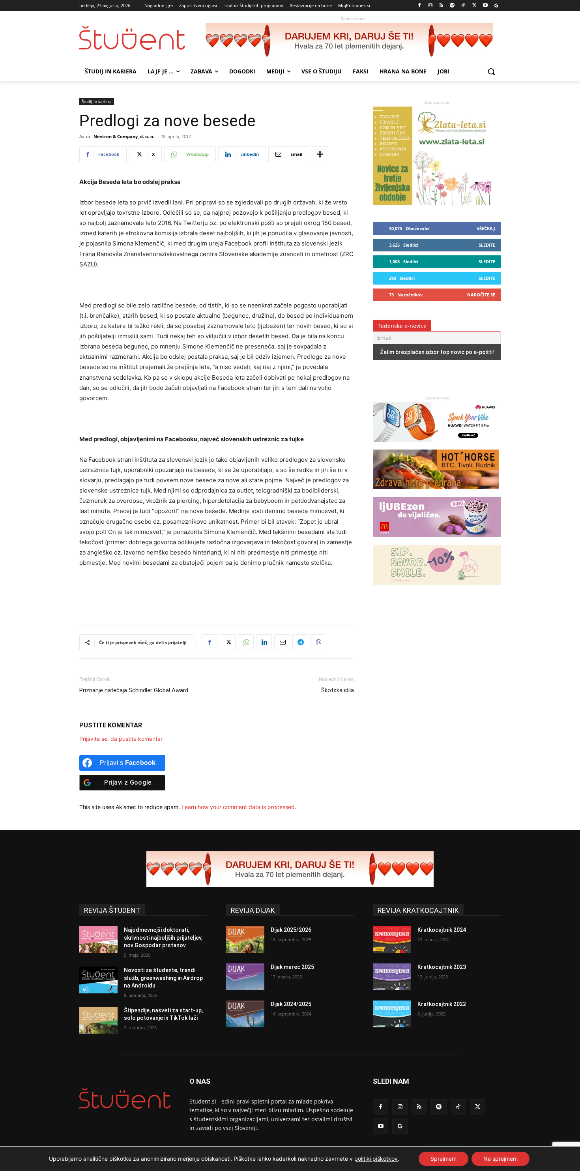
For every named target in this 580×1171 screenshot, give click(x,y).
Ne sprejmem (500, 1158)
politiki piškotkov (376, 1158)
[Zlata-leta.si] (432, 203)
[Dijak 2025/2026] (245, 939)
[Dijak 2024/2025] (245, 1014)
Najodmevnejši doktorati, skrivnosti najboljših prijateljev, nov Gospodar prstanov (163, 937)
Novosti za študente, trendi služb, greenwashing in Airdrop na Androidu (163, 978)
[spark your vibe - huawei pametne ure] (436, 445)
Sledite (487, 245)
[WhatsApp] (246, 642)
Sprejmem (443, 1158)
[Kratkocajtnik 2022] (392, 1014)
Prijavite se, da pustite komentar (121, 738)
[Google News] (496, 5)
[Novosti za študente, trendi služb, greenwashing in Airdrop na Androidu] (98, 980)
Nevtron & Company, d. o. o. (124, 136)
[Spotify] (452, 5)
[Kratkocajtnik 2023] (392, 976)
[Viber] (318, 642)
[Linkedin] (264, 642)
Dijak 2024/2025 (291, 1004)
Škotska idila (337, 690)
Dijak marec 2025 (292, 967)
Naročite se (481, 295)
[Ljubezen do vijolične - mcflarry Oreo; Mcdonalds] (437, 540)
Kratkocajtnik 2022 (441, 1004)
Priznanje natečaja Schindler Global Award (133, 690)
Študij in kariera (97, 101)
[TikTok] (463, 5)
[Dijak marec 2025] (245, 976)
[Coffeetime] (437, 588)
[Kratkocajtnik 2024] (392, 939)
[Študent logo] (142, 38)
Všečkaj (486, 228)
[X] (474, 5)
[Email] (282, 642)
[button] (491, 71)
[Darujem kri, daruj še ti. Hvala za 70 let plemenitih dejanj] (353, 40)
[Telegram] (300, 642)
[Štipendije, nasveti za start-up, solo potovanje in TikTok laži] (98, 1020)
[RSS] (441, 5)
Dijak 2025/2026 (291, 930)
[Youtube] (485, 5)
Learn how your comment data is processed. (238, 807)
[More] (320, 154)
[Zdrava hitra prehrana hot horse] (436, 493)
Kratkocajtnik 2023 (441, 967)
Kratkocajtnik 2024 (441, 930)
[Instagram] (430, 5)
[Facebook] (419, 5)
